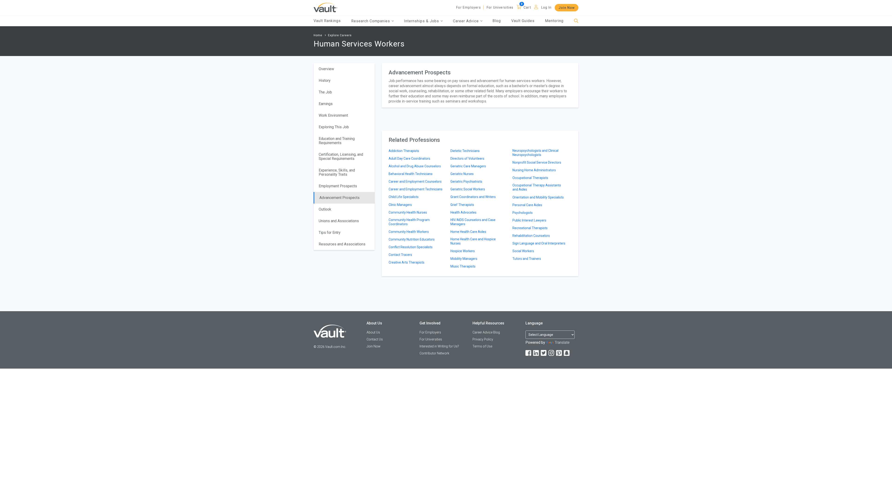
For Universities (500, 7)
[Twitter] (544, 353)
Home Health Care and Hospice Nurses (473, 241)
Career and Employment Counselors (415, 181)
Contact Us (375, 339)
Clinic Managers (400, 205)
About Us (373, 332)
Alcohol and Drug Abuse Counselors (415, 166)
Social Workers (523, 251)
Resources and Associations (342, 244)
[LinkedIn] (536, 353)
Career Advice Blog (486, 332)
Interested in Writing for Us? (439, 346)
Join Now (566, 8)
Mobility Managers (463, 259)
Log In (546, 7)
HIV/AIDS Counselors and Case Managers (472, 222)
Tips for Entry (330, 232)
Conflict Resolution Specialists (411, 247)
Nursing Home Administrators (534, 170)
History (325, 80)
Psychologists (522, 213)
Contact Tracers (400, 255)
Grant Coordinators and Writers (473, 197)
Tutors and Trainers (526, 259)
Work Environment (333, 115)
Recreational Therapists (530, 228)
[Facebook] (528, 353)
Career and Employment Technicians (416, 189)
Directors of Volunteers (467, 158)
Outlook (325, 209)
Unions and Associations (339, 221)
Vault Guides (523, 21)
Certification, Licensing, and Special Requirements (341, 156)
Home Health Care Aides (468, 232)
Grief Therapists (462, 205)
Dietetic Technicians (465, 151)
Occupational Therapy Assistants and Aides (536, 187)
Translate (562, 342)
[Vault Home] (325, 7)
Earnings (326, 104)
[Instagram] (551, 353)
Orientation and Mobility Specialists (538, 197)
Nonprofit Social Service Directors (536, 162)
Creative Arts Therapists (406, 262)
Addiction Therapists (404, 151)
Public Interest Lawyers (529, 220)
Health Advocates (463, 212)
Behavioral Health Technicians (411, 174)
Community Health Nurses (408, 212)
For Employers (468, 7)
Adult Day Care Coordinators (409, 158)
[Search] (576, 21)
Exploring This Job (334, 127)
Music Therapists (463, 266)
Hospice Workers (462, 251)
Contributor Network (434, 353)
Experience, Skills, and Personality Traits (337, 172)
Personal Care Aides (527, 205)
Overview (326, 69)
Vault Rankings (327, 21)
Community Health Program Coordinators (409, 222)
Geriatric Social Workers (467, 189)
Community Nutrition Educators (412, 239)
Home (318, 35)
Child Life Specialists (404, 197)
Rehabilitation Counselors (531, 236)
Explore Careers (340, 35)
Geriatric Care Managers (468, 166)
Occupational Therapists (530, 178)
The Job (325, 92)
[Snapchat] (567, 353)
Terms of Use (482, 346)
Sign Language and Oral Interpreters (538, 243)
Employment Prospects (338, 186)
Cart (527, 7)
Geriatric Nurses (462, 174)
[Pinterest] (559, 353)
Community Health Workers (409, 232)
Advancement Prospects (339, 197)
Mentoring (554, 21)
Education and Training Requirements (337, 140)
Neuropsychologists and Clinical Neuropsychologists (535, 153)
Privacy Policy (482, 339)
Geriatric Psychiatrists (466, 181)
